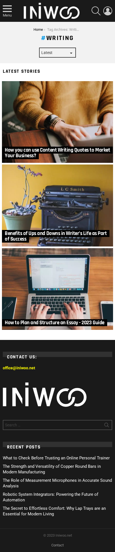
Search (106, 426)
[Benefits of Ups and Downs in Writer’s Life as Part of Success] (57, 205)
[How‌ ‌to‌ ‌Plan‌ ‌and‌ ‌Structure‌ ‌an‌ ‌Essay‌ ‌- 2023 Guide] (57, 289)
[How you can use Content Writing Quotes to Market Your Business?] (57, 122)
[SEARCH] (96, 11)
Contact (57, 545)
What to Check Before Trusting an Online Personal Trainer (56, 458)
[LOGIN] (107, 11)
